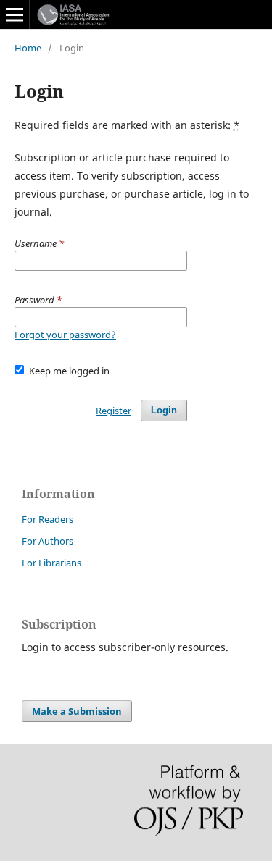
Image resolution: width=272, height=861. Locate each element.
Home (28, 47)
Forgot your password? (65, 334)
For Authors (47, 540)
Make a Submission (77, 711)
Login (164, 410)
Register (113, 410)
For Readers (47, 519)
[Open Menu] (14, 14)
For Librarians (51, 562)
